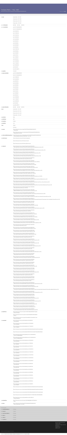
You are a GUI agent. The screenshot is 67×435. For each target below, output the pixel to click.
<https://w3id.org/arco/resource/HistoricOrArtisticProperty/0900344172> (27, 155)
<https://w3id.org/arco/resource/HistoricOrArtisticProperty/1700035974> (30, 178)
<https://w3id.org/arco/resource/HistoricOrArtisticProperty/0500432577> (26, 239)
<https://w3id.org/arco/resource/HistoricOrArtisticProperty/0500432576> (23, 236)
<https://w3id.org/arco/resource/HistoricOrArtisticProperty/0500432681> (27, 292)
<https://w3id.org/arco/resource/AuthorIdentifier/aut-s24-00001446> (23, 367)
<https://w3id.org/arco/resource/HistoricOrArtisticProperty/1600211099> (27, 176)
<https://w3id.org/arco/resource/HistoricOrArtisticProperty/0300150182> (28, 146)
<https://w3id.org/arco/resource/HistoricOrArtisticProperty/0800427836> (27, 222)
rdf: (2, 125)
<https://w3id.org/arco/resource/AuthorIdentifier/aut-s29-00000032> (23, 370)
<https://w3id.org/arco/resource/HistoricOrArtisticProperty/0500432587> (25, 266)
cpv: (3, 117)
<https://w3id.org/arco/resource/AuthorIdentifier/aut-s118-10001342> (23, 355)
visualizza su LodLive (57, 423)
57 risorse (14, 409)
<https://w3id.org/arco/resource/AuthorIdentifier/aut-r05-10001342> (23, 346)
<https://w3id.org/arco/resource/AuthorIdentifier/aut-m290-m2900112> (23, 398)
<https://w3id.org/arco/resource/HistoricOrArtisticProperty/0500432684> (26, 297)
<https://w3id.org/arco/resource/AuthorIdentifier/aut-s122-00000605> (23, 324)
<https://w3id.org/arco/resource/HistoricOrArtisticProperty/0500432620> (23, 277)
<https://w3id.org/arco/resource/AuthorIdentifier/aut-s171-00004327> (23, 327)
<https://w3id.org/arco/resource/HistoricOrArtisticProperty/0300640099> (31, 181)
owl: (3, 129)
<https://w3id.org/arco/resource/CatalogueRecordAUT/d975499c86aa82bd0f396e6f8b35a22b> (27, 135)
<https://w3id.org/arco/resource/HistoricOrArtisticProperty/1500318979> (23, 210)
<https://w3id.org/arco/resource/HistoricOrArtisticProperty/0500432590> (23, 274)
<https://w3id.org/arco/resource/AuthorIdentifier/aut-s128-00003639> (23, 358)
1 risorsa (14, 411)
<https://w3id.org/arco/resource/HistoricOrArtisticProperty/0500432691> (25, 303)
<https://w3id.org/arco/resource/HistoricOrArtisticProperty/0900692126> (29, 149)
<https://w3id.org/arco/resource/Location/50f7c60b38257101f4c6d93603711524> (25, 318)
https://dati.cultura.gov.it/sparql (61, 422)
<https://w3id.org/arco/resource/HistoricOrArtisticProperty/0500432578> (26, 242)
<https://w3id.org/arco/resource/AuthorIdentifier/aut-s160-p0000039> (23, 361)
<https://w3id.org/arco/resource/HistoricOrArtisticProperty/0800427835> (24, 231)
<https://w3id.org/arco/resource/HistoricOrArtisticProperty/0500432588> (23, 268)
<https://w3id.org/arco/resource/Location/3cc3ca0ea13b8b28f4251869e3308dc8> (25, 315)
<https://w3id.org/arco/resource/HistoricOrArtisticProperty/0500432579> (26, 245)
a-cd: (4, 138)
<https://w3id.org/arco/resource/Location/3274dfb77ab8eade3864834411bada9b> (25, 312)
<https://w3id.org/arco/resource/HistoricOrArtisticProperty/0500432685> (27, 300)
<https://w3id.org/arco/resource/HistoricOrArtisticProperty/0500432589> (26, 271)
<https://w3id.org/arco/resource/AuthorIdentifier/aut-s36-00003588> (23, 373)
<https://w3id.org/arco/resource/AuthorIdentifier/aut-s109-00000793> (23, 349)
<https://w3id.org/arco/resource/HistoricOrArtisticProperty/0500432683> (23, 295)
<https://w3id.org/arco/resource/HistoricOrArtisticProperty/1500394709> (24, 173)
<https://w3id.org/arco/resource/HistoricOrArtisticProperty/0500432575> (24, 234)
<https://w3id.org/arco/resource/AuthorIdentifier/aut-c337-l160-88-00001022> (24, 338)
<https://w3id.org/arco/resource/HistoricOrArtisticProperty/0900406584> (32, 196)
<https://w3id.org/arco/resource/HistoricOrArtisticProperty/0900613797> (25, 213)
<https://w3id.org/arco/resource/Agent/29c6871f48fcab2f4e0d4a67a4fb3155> (24, 130)
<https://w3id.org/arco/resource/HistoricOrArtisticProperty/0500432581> (27, 251)
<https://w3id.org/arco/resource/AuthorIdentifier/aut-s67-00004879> (23, 384)
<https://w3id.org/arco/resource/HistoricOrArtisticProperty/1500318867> (25, 205)
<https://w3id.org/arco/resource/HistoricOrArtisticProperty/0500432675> (27, 283)
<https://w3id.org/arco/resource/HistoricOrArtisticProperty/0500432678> (36, 289)
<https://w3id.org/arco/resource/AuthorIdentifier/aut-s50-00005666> (23, 381)
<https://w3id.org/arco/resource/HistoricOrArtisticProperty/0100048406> (28, 207)
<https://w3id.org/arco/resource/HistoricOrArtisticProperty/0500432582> (23, 254)
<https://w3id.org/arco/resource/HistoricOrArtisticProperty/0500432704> (24, 306)
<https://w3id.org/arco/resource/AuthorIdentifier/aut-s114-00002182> (23, 352)
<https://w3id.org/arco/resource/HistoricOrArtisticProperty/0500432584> (23, 260)
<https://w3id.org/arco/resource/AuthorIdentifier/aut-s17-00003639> (23, 344)
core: (3, 320)
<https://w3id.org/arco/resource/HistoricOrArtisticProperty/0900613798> (25, 216)
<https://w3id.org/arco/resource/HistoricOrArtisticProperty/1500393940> (23, 187)
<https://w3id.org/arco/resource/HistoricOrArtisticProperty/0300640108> (32, 184)
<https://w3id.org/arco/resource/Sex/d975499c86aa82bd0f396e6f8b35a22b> (24, 404)
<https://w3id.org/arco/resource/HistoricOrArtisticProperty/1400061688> (25, 190)
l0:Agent (14, 125)
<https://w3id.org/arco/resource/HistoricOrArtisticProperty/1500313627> (25, 167)
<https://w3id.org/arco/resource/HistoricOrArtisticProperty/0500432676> (25, 286)
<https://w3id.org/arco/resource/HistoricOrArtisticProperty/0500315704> (29, 193)
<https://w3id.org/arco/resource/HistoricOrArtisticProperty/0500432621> (23, 280)
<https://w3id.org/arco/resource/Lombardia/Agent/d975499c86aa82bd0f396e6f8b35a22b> (26, 133)
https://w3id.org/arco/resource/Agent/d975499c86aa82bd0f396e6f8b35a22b (13, 11)
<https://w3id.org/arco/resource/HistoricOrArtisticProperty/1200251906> (23, 225)
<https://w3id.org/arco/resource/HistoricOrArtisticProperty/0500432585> (23, 263)
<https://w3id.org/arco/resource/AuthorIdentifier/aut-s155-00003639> (23, 341)
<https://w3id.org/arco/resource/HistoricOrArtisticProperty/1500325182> (24, 164)
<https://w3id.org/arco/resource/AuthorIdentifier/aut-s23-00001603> (23, 364)
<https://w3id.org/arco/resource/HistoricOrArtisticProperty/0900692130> (26, 152)
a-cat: (6, 135)
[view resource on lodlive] (65, 5)
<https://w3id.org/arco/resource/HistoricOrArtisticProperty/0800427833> (26, 219)
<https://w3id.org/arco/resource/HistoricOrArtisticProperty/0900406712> (36, 199)
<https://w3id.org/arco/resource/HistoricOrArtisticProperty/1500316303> (27, 170)
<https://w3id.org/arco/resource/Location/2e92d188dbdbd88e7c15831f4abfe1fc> (25, 401)
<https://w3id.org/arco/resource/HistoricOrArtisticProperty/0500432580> (23, 248)
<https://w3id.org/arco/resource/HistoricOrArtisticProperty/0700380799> (25, 309)
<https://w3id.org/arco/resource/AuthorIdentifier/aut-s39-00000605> (23, 375)
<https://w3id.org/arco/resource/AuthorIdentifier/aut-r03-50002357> (23, 321)
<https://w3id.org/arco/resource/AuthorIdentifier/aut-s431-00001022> (23, 378)
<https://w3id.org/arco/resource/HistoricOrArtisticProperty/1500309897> (26, 161)
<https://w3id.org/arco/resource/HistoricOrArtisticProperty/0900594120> (23, 158)
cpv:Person (14, 127)
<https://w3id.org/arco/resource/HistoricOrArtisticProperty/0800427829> (24, 228)
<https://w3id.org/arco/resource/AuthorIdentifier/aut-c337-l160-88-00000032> (24, 335)
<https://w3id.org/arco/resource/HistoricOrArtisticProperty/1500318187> (23, 202)
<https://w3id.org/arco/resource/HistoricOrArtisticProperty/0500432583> (26, 257)
